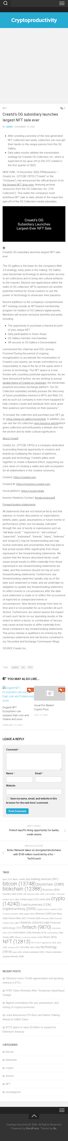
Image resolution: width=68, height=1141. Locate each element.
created (15, 667)
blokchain (22, 889)
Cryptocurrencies (36, 904)
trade (17, 952)
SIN (24, 947)
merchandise (55, 933)
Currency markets (13, 914)
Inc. (23, 667)
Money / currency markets (29, 937)
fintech (36, 927)
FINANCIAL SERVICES (35, 922)
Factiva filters (17, 918)
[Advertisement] (34, 67)
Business (51, 889)
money (8, 937)
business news (12, 894)
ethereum (43, 913)
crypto (9, 1067)
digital (29, 914)
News (50, 937)
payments (49, 942)
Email (39, 773)
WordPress (32, 1128)
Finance (33, 918)
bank (7, 879)
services (14, 947)
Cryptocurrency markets (49, 909)
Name (10, 773)
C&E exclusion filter (33, 894)
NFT (5, 108)
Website (10, 785)
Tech (35, 947)
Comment (12, 749)
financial (47, 918)
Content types (29, 899)
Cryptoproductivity (34, 20)
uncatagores (13, 1092)
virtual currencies (33, 952)
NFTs (36, 942)
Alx (54, 1128)
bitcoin (19, 884)
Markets (39, 932)
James (9, 126)
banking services (44, 879)
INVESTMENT (22, 932)
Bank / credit (21, 879)
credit (44, 899)
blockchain (50, 884)
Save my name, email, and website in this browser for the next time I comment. (31, 800)
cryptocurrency (19, 909)
